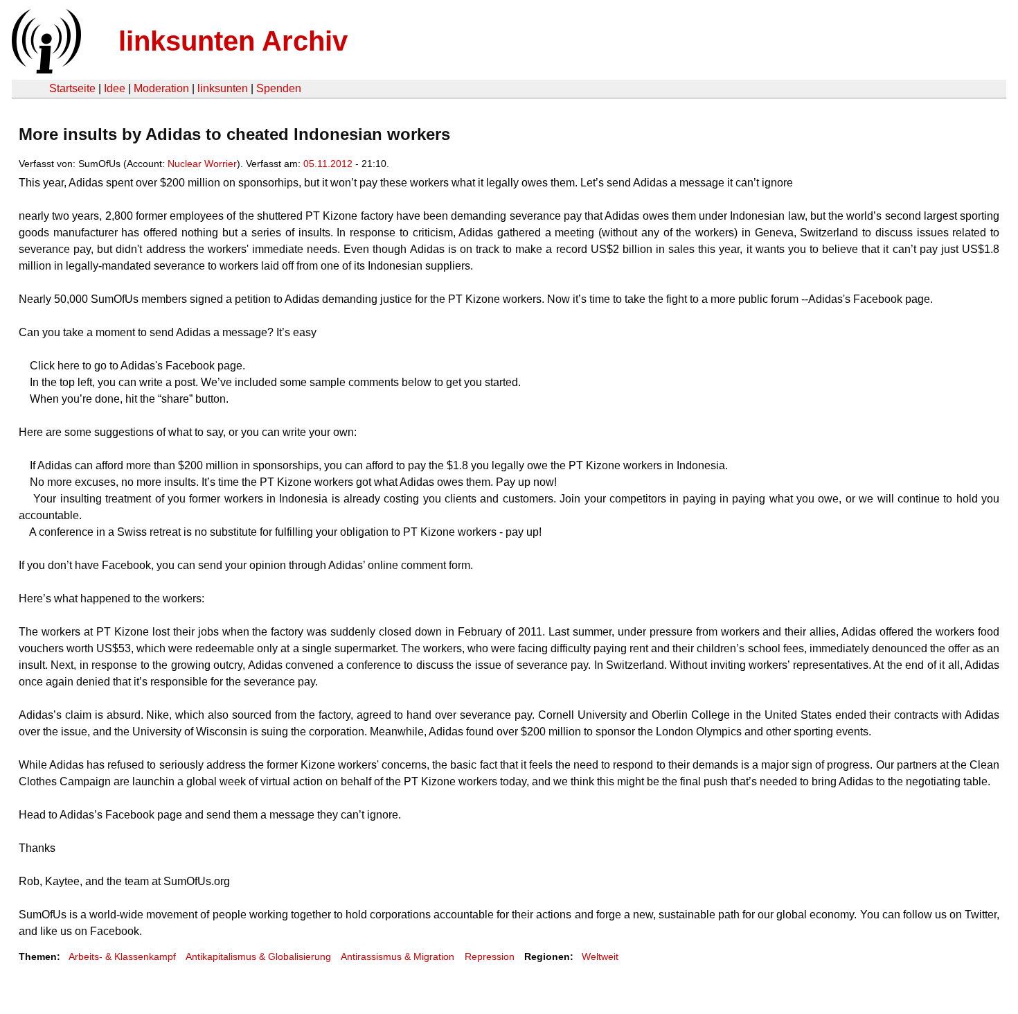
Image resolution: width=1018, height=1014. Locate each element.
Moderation (161, 88)
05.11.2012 (327, 163)
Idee (114, 88)
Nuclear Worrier (202, 163)
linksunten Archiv (233, 41)
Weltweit (600, 956)
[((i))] (45, 70)
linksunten (222, 88)
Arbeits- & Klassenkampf (122, 956)
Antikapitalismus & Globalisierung (258, 956)
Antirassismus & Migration (397, 956)
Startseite (72, 88)
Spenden (278, 88)
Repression (490, 956)
